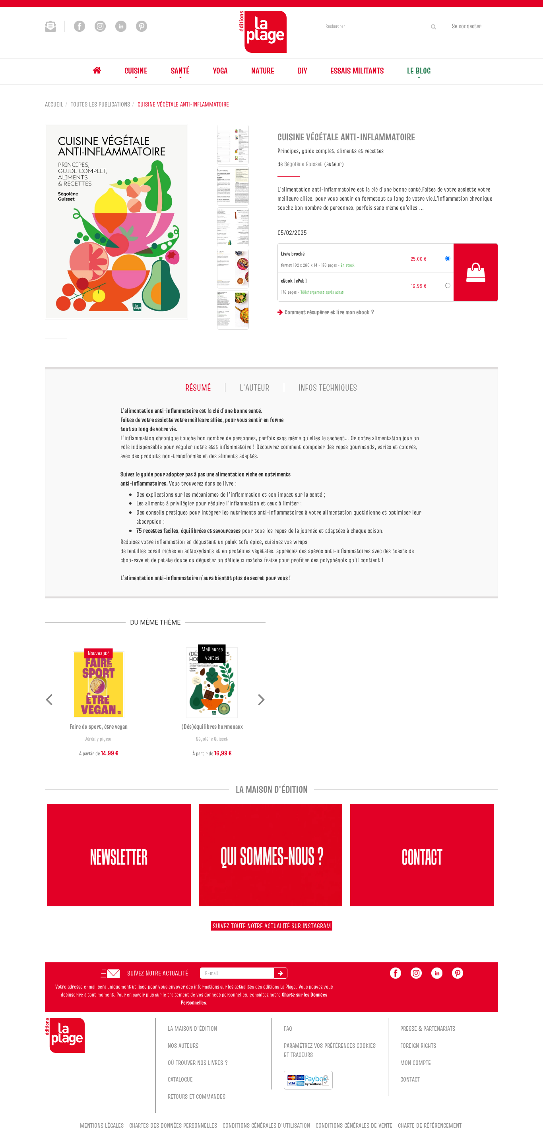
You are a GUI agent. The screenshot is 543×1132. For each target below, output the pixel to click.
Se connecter (466, 25)
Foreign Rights (418, 1045)
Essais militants (357, 70)
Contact (410, 1079)
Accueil (54, 104)
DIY (302, 70)
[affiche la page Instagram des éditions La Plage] (416, 972)
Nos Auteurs (183, 1045)
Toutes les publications (100, 104)
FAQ (288, 1028)
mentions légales (102, 1125)
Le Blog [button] (419, 70)
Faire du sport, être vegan (99, 726)
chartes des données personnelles (173, 1125)
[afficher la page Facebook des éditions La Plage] (395, 972)
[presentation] (48, 697)
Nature (262, 70)
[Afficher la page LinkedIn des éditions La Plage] (120, 25)
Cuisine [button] (135, 70)
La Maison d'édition (192, 1028)
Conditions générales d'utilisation (266, 1125)
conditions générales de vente (354, 1125)
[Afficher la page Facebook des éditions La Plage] (79, 25)
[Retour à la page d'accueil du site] (263, 32)
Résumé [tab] (198, 387)
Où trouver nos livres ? (198, 1062)
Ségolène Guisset (303, 163)
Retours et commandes (196, 1096)
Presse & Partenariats (427, 1028)
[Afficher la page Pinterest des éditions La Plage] (141, 25)
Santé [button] (180, 70)
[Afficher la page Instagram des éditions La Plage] (100, 25)
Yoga (220, 70)
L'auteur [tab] (254, 387)
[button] (116, 221)
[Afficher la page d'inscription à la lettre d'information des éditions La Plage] (54, 25)
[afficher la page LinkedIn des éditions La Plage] (436, 972)
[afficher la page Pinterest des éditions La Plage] (457, 972)
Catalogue (180, 1079)
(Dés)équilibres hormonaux (212, 726)
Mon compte (415, 1062)
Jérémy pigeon (98, 739)
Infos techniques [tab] (328, 387)
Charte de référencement (430, 1125)
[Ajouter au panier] (476, 272)
